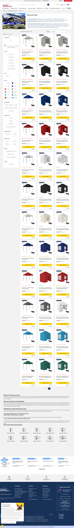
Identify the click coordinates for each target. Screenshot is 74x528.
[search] (48, 5)
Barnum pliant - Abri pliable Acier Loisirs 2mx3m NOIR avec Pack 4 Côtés (44, 82)
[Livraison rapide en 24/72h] (27, 477)
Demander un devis (68, 0)
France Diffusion (50, 526)
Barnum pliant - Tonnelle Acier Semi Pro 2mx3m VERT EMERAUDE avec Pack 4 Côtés (45, 377)
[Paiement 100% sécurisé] (9, 477)
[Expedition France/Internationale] (46, 477)
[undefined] (8, 463)
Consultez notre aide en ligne (65, 498)
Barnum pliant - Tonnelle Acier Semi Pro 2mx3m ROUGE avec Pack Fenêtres (62, 288)
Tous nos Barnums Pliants (12, 10)
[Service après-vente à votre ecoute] (64, 477)
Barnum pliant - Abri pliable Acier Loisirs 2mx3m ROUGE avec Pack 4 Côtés (45, 141)
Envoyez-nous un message (65, 496)
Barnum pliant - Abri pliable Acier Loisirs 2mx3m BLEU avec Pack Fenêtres (62, 111)
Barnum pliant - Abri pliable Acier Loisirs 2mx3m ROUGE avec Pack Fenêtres (62, 141)
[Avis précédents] (10, 462)
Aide (62, 0)
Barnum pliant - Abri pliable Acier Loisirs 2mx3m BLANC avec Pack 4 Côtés (45, 52)
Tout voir (51, 514)
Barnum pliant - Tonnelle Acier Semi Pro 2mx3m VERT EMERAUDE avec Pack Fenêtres (62, 377)
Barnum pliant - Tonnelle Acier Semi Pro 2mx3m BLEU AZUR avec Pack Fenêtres (62, 347)
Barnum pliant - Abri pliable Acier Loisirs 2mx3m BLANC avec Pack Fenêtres (62, 52)
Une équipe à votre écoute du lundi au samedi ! (32, 0)
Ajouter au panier (28, 58)
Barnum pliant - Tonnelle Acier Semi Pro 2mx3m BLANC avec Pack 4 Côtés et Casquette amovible (62, 318)
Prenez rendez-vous (65, 494)
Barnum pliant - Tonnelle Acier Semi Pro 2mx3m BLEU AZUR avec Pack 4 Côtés (45, 347)
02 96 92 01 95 (45, 0)
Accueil (4, 10)
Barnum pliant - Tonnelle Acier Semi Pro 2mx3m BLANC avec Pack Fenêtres (62, 170)
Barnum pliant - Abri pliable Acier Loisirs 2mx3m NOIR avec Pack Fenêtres (62, 82)
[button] (69, 4)
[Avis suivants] (72, 462)
